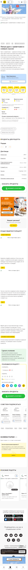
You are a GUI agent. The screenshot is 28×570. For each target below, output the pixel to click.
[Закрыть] (25, 545)
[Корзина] (21, 2)
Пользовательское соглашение (11, 547)
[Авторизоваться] (24, 2)
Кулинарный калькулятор (7, 128)
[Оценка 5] (12, 376)
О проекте (6, 545)
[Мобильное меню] (1, 2)
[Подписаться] (16, 475)
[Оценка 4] (9, 376)
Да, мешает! (13, 225)
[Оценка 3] (7, 376)
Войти (13, 455)
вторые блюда (9, 428)
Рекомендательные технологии (9, 548)
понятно (22, 551)
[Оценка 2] (5, 376)
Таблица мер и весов (7, 132)
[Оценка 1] (3, 376)
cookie (3, 552)
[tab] (4, 567)
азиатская (4, 113)
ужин (2, 428)
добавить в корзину (14, 188)
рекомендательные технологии (9, 551)
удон (16, 428)
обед (20, 428)
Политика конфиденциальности (16, 545)
